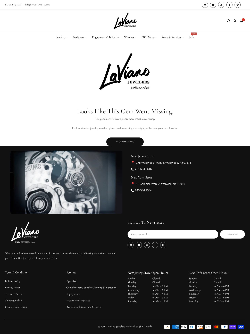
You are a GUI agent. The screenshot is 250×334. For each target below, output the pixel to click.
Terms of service (14, 294)
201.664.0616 (143, 169)
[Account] (234, 21)
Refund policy (12, 281)
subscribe (232, 234)
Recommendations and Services (83, 307)
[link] (62, 37)
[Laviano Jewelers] (125, 20)
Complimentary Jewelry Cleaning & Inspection (91, 287)
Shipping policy (13, 300)
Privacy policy (12, 287)
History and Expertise (78, 300)
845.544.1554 (143, 190)
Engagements (73, 294)
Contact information (16, 307)
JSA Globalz (145, 326)
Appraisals (71, 281)
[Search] (228, 21)
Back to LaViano (125, 142)
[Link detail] (205, 5)
